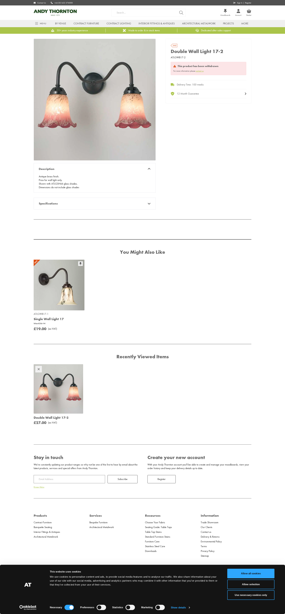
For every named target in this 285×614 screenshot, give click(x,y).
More (244, 23)
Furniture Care (152, 541)
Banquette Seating (43, 527)
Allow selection (251, 584)
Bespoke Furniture (98, 522)
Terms (204, 546)
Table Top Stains (153, 532)
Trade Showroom (209, 522)
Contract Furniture (86, 23)
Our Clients (206, 527)
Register (248, 3)
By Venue (60, 23)
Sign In (239, 3)
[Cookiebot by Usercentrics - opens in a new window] (28, 607)
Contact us (206, 532)
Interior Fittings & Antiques (157, 23)
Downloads (151, 551)
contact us (200, 71)
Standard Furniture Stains (157, 536)
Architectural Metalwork (199, 23)
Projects (228, 23)
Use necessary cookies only (251, 595)
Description (46, 169)
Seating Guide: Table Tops (158, 527)
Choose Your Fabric (155, 522)
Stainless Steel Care (155, 546)
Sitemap (205, 555)
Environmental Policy (211, 541)
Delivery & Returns (210, 536)
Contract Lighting (119, 23)
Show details (178, 607)
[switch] (101, 607)
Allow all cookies (251, 573)
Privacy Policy (39, 487)
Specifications (48, 203)
